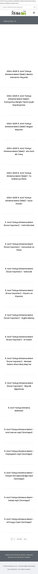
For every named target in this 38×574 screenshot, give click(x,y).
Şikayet (29, 555)
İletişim (27, 557)
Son (25, 539)
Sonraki (19, 539)
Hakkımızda (9, 555)
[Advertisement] (19, 47)
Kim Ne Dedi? (19, 557)
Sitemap (11, 557)
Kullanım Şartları (20, 555)
